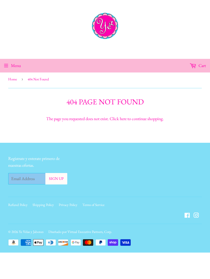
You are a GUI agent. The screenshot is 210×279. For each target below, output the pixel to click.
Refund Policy (18, 204)
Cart (202, 65)
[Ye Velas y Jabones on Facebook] (187, 216)
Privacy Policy (68, 204)
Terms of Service (93, 204)
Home (12, 79)
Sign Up (56, 178)
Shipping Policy (43, 204)
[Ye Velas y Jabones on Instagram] (196, 216)
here (123, 119)
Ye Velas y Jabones (31, 231)
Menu (16, 65)
